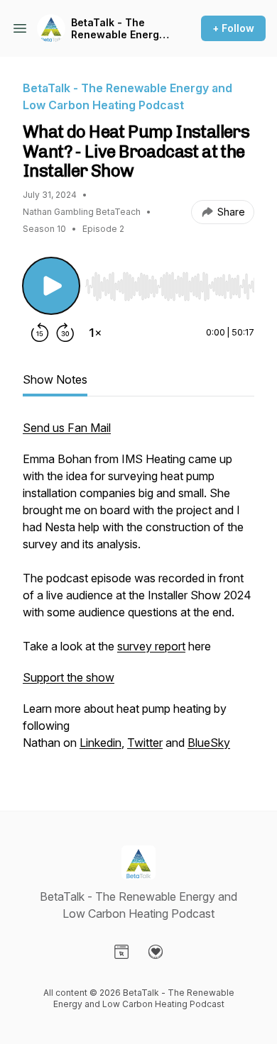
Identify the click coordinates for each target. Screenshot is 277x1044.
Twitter (145, 742)
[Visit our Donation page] (155, 952)
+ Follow (233, 28)
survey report (151, 646)
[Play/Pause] (51, 285)
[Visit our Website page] (121, 952)
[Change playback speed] (95, 333)
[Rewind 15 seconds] (40, 333)
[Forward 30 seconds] (65, 333)
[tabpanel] (138, 592)
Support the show (68, 677)
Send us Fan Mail (67, 428)
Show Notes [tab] (55, 379)
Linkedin (100, 742)
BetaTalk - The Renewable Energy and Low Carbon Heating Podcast (118, 28)
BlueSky (209, 742)
